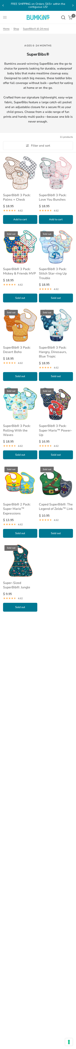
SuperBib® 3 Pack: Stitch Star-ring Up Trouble (53, 273)
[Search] (63, 17)
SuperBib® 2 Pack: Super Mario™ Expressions (17, 509)
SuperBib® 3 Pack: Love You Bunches (52, 197)
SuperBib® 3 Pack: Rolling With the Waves (17, 430)
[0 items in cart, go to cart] (70, 17)
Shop (16, 28)
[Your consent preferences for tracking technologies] (69, 1042)
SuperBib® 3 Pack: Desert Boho (17, 349)
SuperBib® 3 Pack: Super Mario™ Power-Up (55, 430)
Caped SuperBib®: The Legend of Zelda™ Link (56, 506)
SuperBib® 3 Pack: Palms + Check (17, 197)
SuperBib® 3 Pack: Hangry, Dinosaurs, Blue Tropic (53, 352)
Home (6, 28)
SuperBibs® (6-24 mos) (36, 28)
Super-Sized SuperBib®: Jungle (16, 585)
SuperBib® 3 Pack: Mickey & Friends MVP (19, 271)
